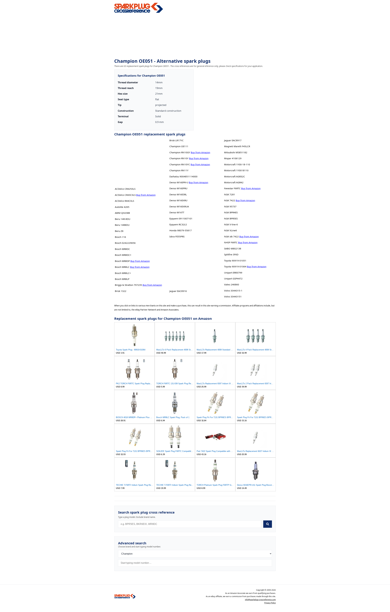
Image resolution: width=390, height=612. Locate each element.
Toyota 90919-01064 (235, 266)
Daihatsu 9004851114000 (183, 176)
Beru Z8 (119, 230)
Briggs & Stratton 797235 (128, 284)
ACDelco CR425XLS (125, 188)
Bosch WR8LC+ (123, 273)
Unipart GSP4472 (233, 278)
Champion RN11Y (178, 170)
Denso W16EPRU (178, 188)
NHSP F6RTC (231, 242)
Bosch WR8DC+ (123, 254)
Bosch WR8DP (122, 261)
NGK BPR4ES (231, 212)
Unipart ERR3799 (233, 272)
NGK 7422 (229, 200)
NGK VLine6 (230, 230)
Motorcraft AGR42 (233, 182)
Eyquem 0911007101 (180, 218)
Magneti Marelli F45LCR (237, 146)
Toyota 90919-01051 (235, 260)
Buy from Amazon (146, 194)
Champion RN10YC (179, 164)
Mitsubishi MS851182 (235, 152)
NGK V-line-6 (231, 224)
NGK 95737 (230, 206)
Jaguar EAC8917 (232, 140)
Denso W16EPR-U (178, 182)
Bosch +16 (120, 236)
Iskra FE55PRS (176, 236)
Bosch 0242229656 (125, 242)
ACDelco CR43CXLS (125, 194)
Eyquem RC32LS (178, 224)
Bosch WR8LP (122, 278)
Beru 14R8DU (122, 224)
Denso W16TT (176, 212)
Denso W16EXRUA (179, 206)
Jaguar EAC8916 (178, 291)
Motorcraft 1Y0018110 (236, 170)
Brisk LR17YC (176, 140)
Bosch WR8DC (122, 248)
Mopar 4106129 (232, 158)
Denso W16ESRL (178, 194)
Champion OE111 (178, 146)
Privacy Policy (270, 603)
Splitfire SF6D (231, 254)
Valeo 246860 (231, 284)
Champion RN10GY (179, 152)
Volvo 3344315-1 (233, 290)
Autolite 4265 (122, 206)
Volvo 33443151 (233, 296)
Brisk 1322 (120, 291)
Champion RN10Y (178, 158)
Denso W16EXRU (178, 200)
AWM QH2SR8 (122, 212)
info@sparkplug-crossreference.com (260, 599)
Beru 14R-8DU (122, 218)
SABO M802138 (232, 248)
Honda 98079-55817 (180, 230)
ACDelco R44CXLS (124, 200)
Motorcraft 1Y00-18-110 (237, 164)
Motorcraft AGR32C (234, 176)
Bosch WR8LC (122, 266)
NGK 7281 (229, 194)
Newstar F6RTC (232, 188)
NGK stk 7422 (231, 236)
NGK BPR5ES (231, 218)
